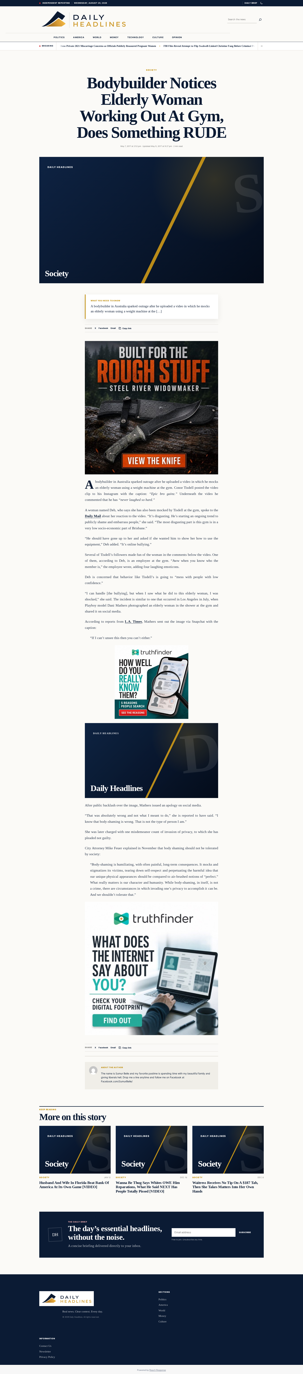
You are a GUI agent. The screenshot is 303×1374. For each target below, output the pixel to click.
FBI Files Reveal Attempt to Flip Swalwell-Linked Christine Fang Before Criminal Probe (179, 46)
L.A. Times (133, 621)
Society (151, 70)
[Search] (260, 19)
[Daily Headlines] (83, 19)
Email (113, 328)
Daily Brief (251, 3)
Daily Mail (93, 516)
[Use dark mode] (261, 3)
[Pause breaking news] (261, 46)
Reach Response (157, 1370)
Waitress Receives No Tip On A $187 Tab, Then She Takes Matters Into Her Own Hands (225, 1187)
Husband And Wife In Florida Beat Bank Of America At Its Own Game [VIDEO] (74, 1185)
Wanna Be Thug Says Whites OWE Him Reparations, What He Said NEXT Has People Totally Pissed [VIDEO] (148, 1187)
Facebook (103, 328)
